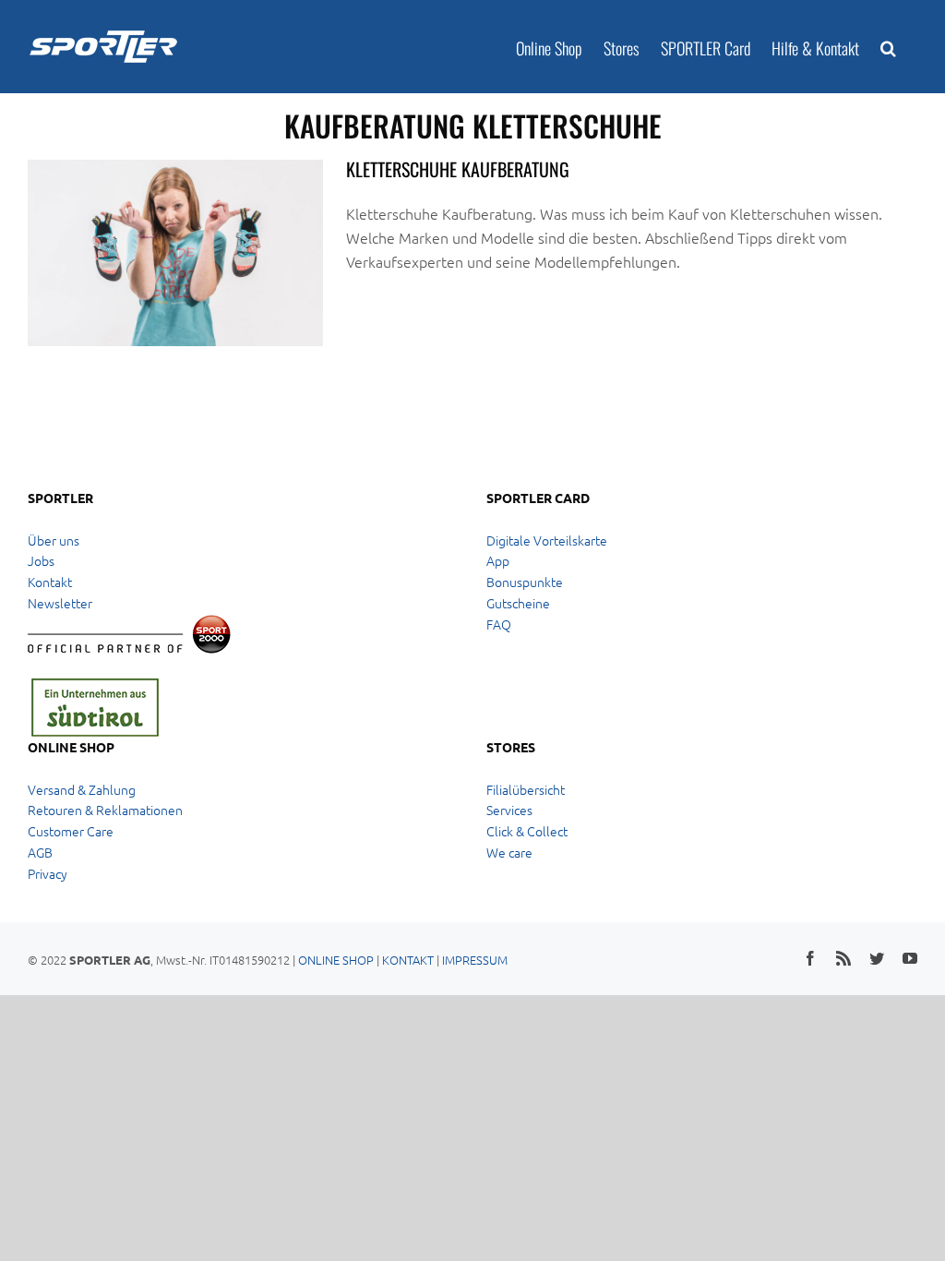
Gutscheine (518, 603)
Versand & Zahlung (82, 789)
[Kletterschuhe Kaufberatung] (175, 253)
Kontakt (50, 581)
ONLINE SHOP (336, 959)
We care (509, 852)
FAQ (498, 624)
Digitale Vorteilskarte (546, 540)
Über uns (53, 540)
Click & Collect (527, 831)
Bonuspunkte (524, 581)
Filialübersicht (525, 789)
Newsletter (60, 603)
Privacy (47, 873)
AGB (40, 852)
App (497, 560)
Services (509, 809)
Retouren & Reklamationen (105, 809)
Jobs (41, 560)
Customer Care (71, 831)
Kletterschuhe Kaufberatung (457, 169)
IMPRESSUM (475, 959)
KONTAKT (408, 959)
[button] (888, 46)
